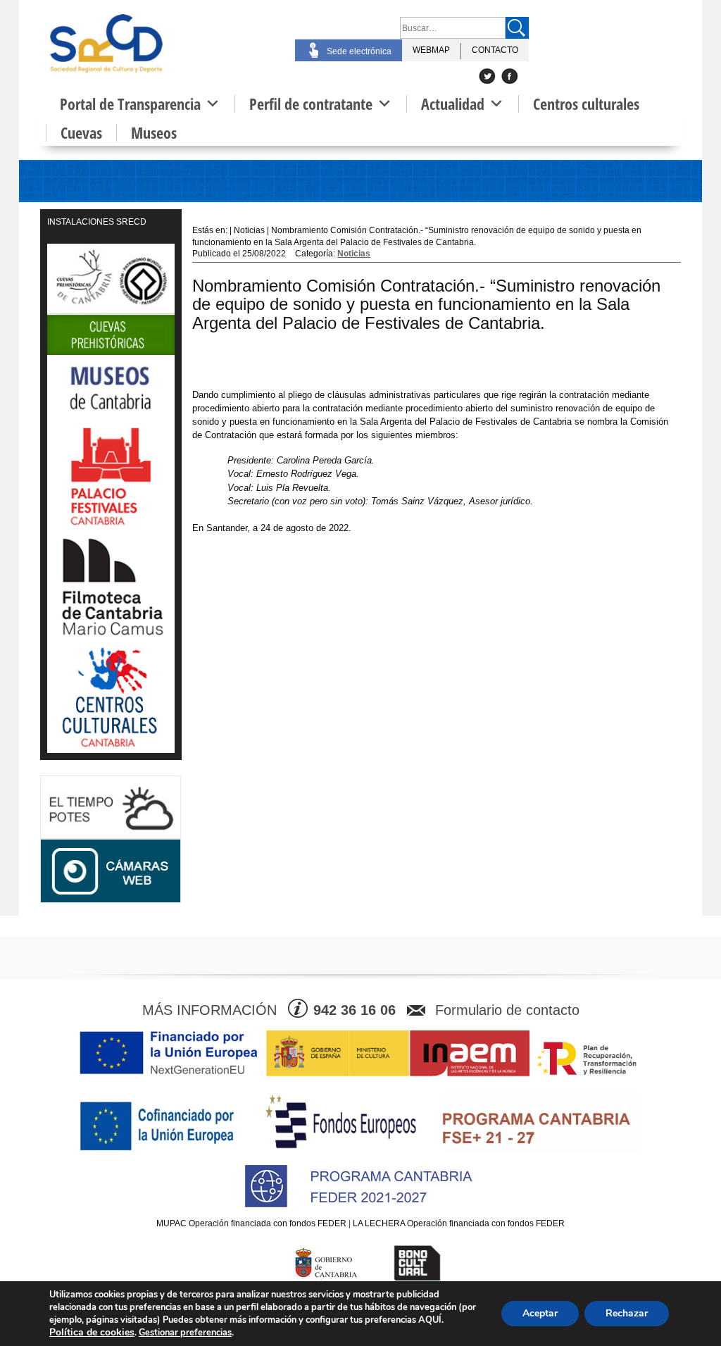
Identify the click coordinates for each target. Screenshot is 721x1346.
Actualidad (452, 104)
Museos (154, 133)
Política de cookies (91, 1332)
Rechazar (627, 1313)
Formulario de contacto (507, 1010)
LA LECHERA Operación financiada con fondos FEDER (459, 1223)
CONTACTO (495, 50)
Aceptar (540, 1313)
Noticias (353, 253)
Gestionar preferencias (185, 1332)
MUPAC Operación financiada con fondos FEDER (251, 1223)
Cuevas (81, 133)
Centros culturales (586, 104)
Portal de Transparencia (130, 104)
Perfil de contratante (310, 104)
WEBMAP (431, 50)
